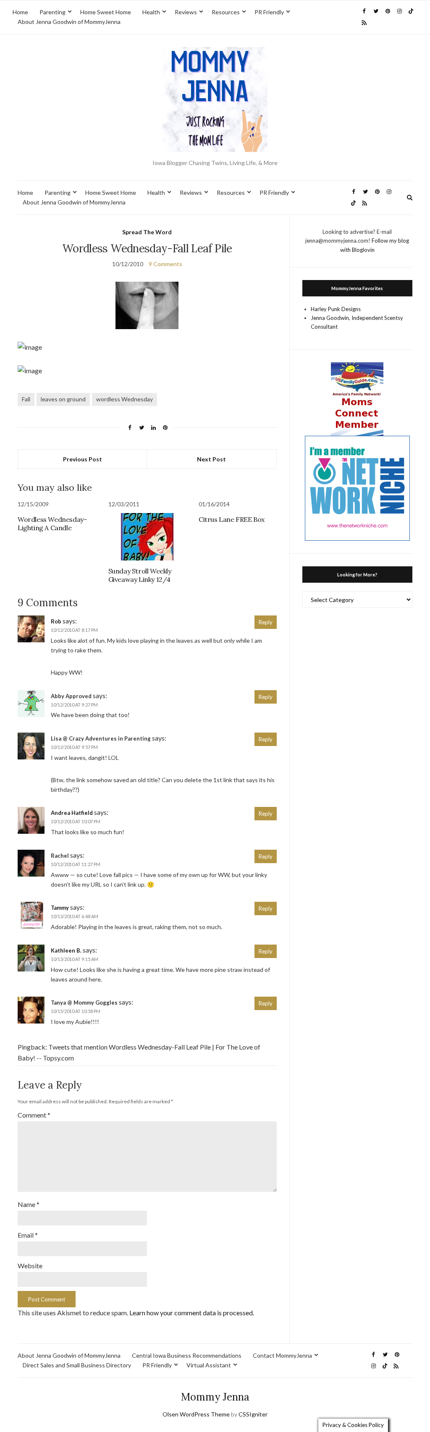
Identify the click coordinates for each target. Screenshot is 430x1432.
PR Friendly (269, 12)
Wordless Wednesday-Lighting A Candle (52, 523)
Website (30, 1266)
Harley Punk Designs (336, 309)
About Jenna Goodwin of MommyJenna (69, 21)
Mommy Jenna (215, 1396)
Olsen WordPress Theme (196, 1414)
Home (20, 12)
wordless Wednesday (124, 399)
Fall (26, 399)
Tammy (60, 907)
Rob (56, 621)
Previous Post (82, 459)
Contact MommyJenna (282, 1355)
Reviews (186, 12)
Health (151, 12)
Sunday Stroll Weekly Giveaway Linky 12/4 (139, 575)
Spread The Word (147, 232)
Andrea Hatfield (72, 812)
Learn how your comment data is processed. (191, 1313)
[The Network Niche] (357, 487)
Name (28, 1204)
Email (28, 1235)
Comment (34, 1115)
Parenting (52, 12)
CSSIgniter (253, 1414)
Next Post (211, 459)
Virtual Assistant (208, 1365)
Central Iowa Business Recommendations (186, 1355)
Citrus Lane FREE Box (232, 519)
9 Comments (165, 263)
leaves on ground (63, 399)
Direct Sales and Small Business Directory (77, 1365)
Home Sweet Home (105, 12)
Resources (226, 12)
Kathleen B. (66, 950)
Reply (266, 622)
